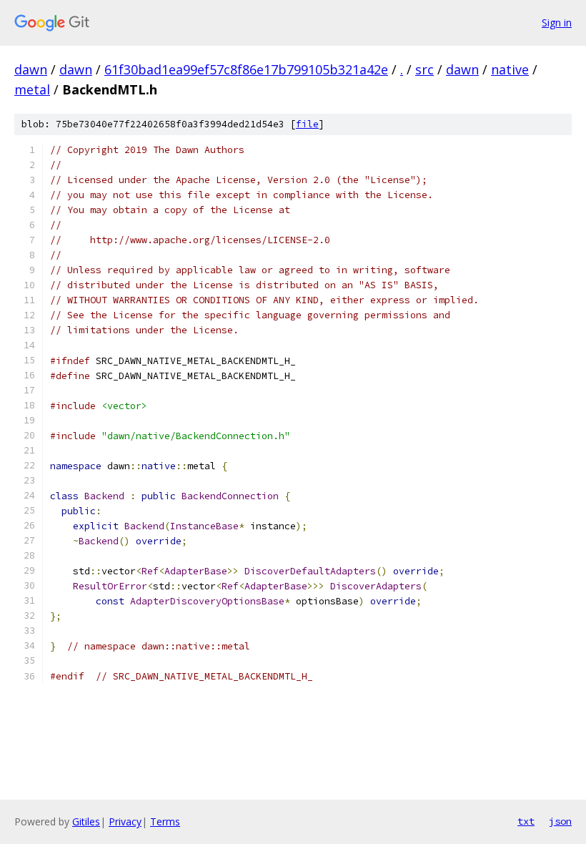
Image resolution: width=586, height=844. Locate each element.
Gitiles (86, 821)
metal (32, 89)
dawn (30, 69)
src (424, 69)
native (510, 69)
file (307, 124)
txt (526, 821)
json (560, 821)
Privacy (125, 821)
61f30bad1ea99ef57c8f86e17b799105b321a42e (246, 69)
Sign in (557, 22)
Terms (165, 821)
